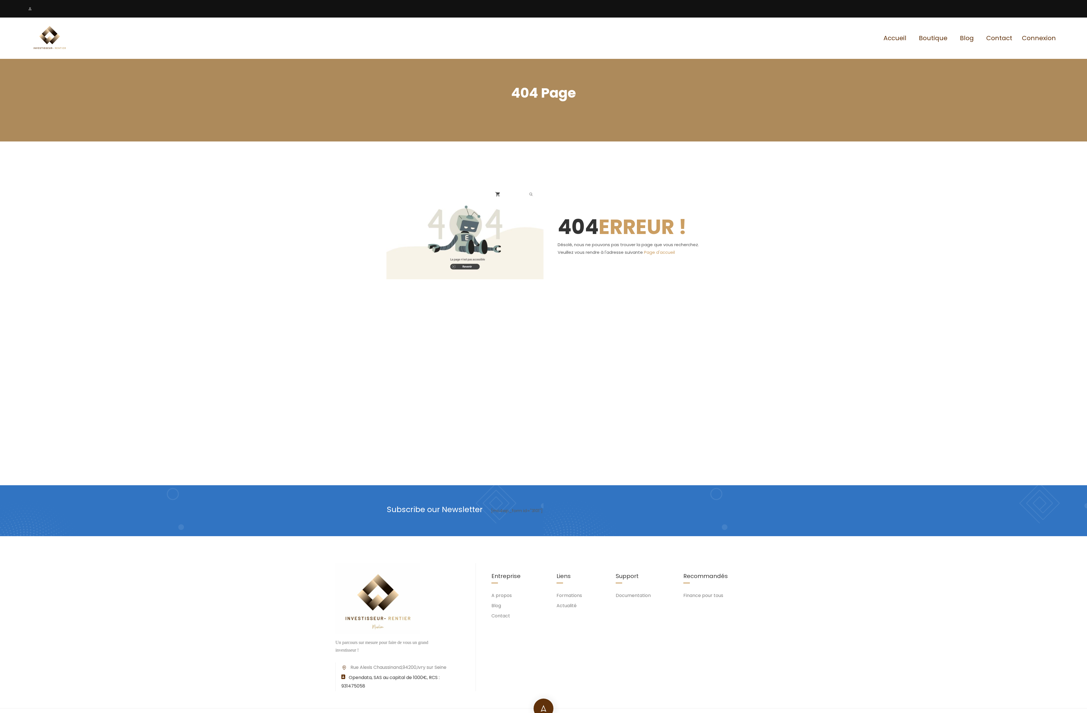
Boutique (933, 38)
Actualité (567, 605)
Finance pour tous (703, 595)
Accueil (894, 38)
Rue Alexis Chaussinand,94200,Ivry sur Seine (398, 667)
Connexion (1039, 38)
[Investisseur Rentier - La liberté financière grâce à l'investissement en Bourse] (49, 38)
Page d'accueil (659, 252)
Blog (967, 38)
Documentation (633, 595)
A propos (501, 595)
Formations (569, 595)
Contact (999, 38)
